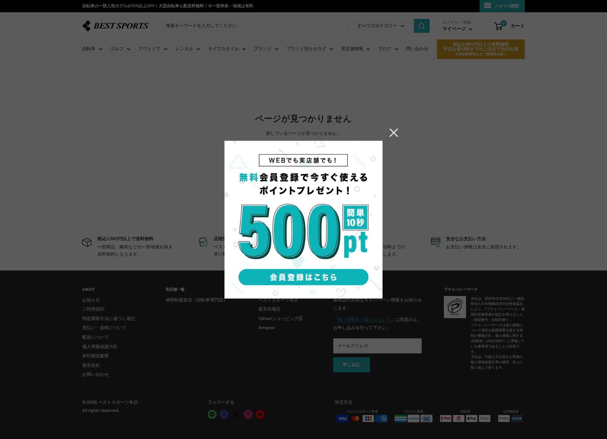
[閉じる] (393, 132)
